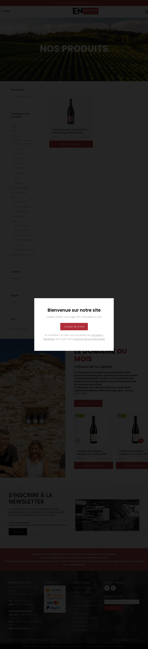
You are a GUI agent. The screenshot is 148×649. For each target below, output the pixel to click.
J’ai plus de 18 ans (74, 326)
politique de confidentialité (89, 339)
